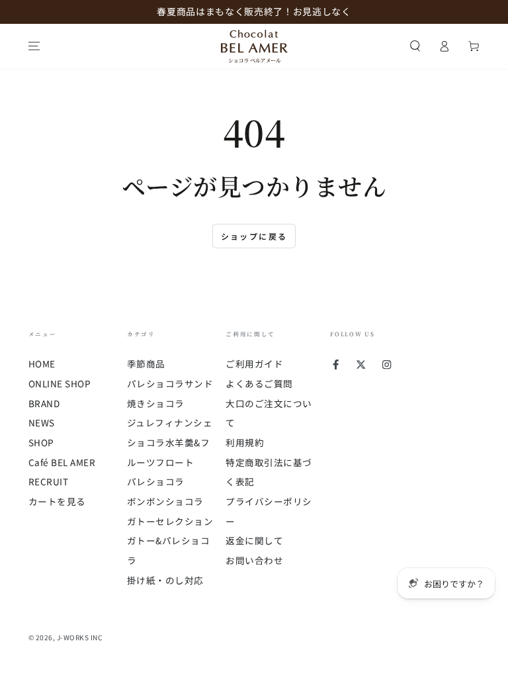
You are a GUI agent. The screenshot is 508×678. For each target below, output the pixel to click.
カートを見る (57, 501)
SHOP (41, 442)
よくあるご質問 (259, 383)
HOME (42, 363)
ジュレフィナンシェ (170, 422)
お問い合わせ (254, 560)
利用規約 (245, 442)
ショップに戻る (254, 236)
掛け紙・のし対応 (165, 580)
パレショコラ (156, 481)
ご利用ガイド (254, 363)
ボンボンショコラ (165, 501)
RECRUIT (48, 481)
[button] (415, 46)
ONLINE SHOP (59, 383)
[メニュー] (34, 46)
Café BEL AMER (62, 462)
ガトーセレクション (170, 521)
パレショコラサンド (170, 383)
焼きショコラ (156, 403)
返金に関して (254, 540)
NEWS (41, 422)
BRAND (44, 403)
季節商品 (146, 363)
